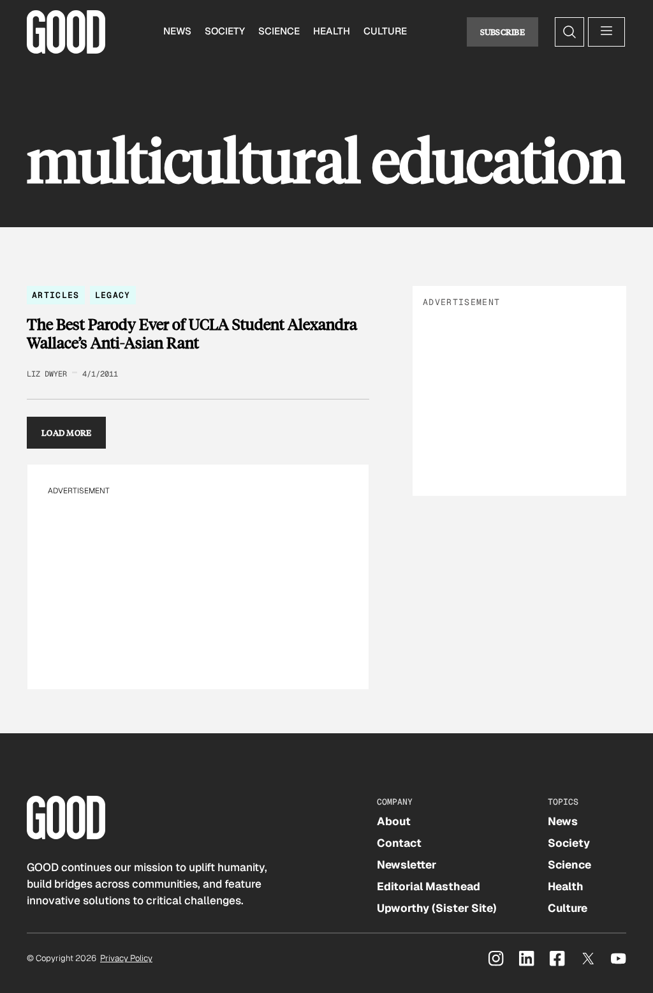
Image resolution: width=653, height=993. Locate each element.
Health (331, 31)
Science (279, 31)
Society (225, 31)
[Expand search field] (569, 32)
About (394, 821)
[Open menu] (606, 32)
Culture (385, 31)
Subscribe (502, 31)
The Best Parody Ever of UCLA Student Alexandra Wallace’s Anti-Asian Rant (192, 333)
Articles (56, 295)
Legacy (113, 295)
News (177, 31)
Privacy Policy (126, 958)
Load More (66, 432)
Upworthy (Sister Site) (437, 908)
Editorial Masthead (428, 886)
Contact (399, 843)
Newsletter (406, 865)
